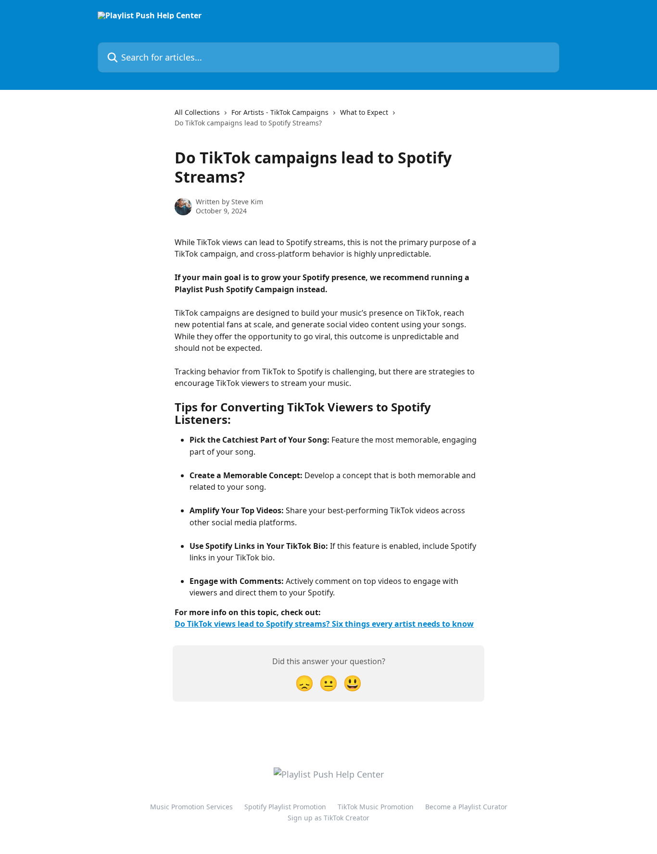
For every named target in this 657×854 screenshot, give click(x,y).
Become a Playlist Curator (466, 806)
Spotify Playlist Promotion (285, 806)
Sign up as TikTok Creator (328, 817)
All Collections (197, 112)
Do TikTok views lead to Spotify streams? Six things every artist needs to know (324, 624)
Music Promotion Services (191, 806)
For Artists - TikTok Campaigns (279, 112)
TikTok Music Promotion (376, 806)
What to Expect (364, 112)
